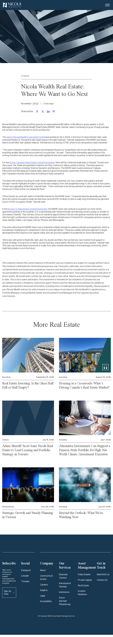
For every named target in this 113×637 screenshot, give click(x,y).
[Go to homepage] (12, 5)
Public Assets (84, 574)
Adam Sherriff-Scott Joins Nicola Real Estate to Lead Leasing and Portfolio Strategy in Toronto (27, 450)
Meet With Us (103, 574)
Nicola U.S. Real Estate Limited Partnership (27, 209)
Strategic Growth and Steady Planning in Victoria (27, 515)
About (43, 570)
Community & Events (46, 577)
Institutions (64, 592)
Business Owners (63, 576)
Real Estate (83, 585)
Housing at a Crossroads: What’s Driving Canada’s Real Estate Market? (84, 385)
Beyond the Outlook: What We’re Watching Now (81, 515)
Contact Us (102, 580)
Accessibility (46, 601)
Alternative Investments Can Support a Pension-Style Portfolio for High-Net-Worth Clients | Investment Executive (84, 450)
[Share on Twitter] (42, 111)
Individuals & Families (65, 585)
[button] (107, 5)
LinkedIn (25, 576)
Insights (43, 590)
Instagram (26, 570)
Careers (44, 584)
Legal (42, 595)
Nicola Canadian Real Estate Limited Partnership (32, 162)
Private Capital (85, 580)
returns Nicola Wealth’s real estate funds (25, 137)
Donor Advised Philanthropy (65, 601)
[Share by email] (54, 111)
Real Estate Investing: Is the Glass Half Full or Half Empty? (27, 385)
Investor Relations (82, 593)
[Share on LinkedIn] (48, 111)
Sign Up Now (7, 592)
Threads (25, 581)
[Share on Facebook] (37, 111)
